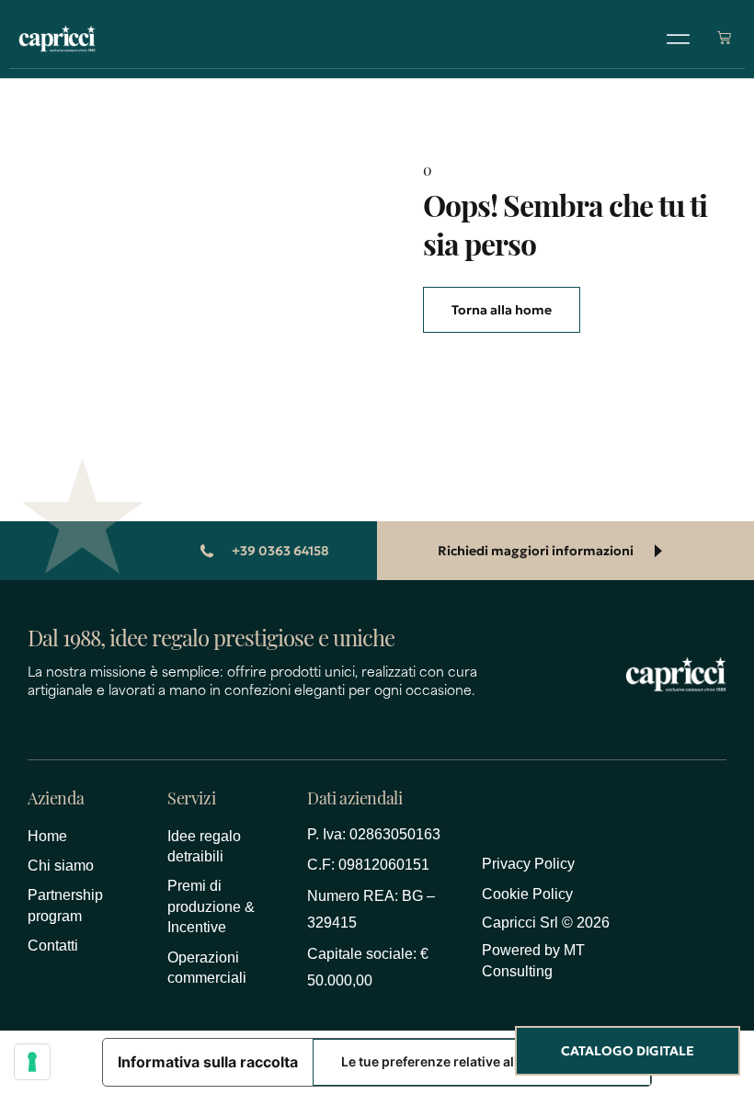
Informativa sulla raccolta (208, 1062)
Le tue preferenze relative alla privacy (458, 1061)
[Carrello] (724, 37)
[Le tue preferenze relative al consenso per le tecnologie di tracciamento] (32, 1061)
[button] (678, 38)
